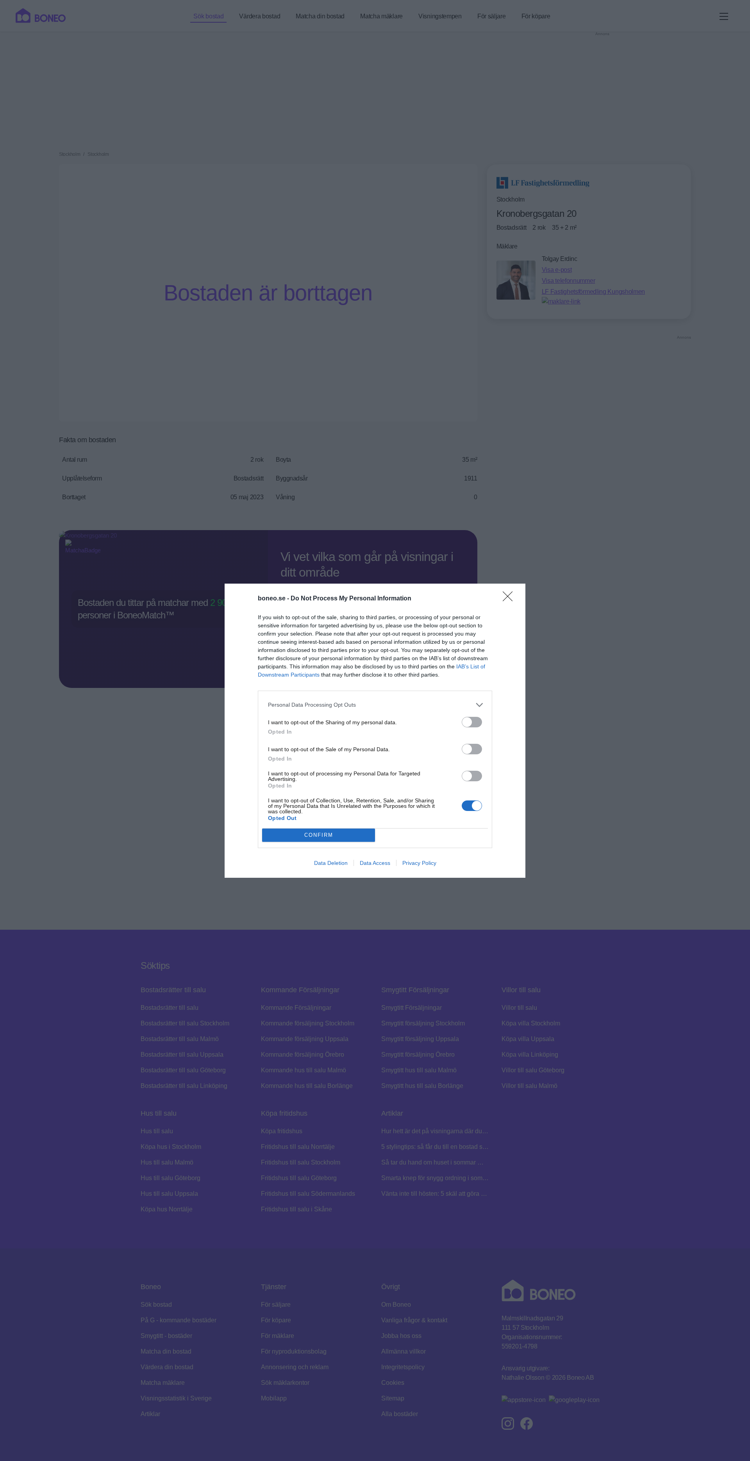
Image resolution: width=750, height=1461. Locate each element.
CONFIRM (318, 835)
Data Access (375, 863)
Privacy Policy (419, 863)
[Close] (510, 598)
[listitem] (375, 705)
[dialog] (375, 731)
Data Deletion (331, 863)
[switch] (472, 722)
